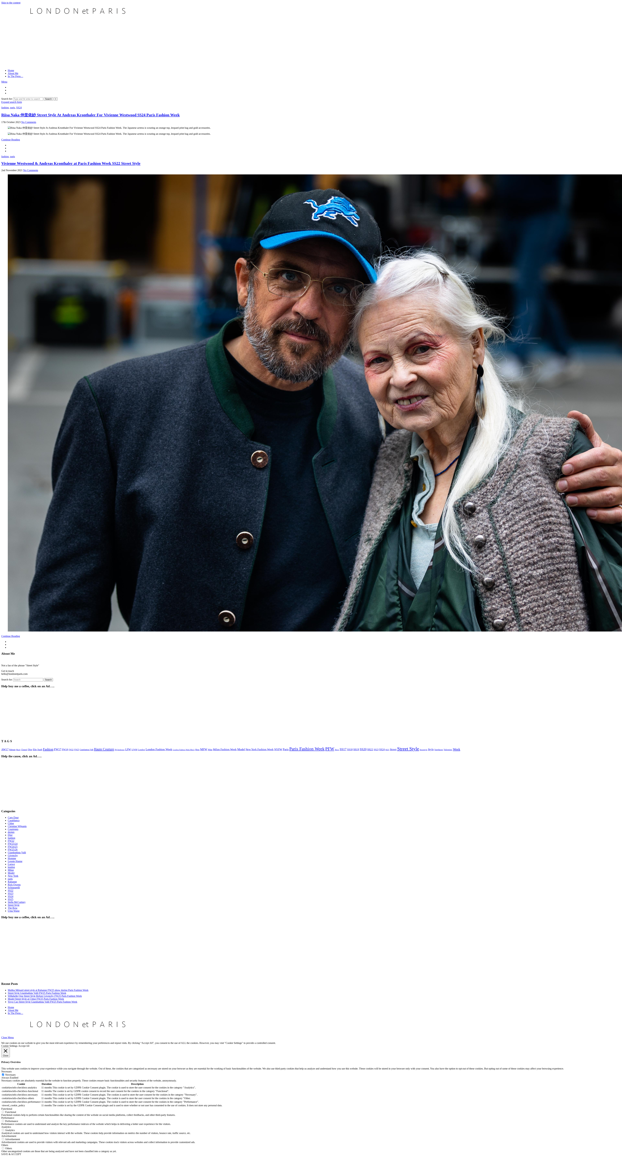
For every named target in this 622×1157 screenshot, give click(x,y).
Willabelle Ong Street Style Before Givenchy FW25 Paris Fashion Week (45, 996)
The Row (12, 908)
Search (48, 99)
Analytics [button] (6, 1127)
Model (241, 749)
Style (431, 749)
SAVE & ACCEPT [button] (11, 1154)
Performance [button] (7, 1117)
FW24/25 (12, 846)
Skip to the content (10, 2)
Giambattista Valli (86, 750)
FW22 (71, 750)
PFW (329, 748)
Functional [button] (6, 1108)
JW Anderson (120, 750)
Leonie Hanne (15, 861)
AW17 (5, 749)
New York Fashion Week (260, 749)
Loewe (11, 864)
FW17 (57, 749)
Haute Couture (104, 749)
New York (13, 875)
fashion (5, 107)
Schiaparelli (14, 887)
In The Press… (15, 76)
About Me (13, 73)
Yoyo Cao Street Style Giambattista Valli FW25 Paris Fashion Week (42, 1001)
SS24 (19, 107)
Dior (30, 749)
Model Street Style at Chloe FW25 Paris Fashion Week (36, 999)
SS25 (387, 750)
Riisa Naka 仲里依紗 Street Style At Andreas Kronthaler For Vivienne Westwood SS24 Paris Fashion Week (90, 115)
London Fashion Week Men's (184, 750)
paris (12, 107)
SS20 (363, 749)
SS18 (350, 749)
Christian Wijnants (17, 826)
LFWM (134, 750)
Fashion (48, 749)
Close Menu (7, 1037)
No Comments (28, 122)
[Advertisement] (311, 43)
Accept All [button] (23, 1046)
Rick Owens (14, 884)
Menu (4, 81)
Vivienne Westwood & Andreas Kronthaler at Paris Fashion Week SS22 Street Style (70, 163)
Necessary (10, 1074)
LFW (128, 749)
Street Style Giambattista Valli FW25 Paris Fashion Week (37, 993)
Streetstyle (423, 750)
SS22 (370, 749)
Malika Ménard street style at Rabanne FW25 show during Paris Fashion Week (48, 990)
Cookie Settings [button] (9, 1046)
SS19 (356, 749)
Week (456, 749)
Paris (286, 749)
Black (18, 750)
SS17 (343, 749)
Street (393, 749)
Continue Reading (10, 139)
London (141, 749)
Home (11, 70)
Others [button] (4, 1145)
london (11, 867)
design (11, 832)
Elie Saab (37, 749)
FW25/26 (12, 849)
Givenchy (13, 855)
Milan (210, 750)
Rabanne (12, 881)
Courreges (13, 829)
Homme (12, 858)
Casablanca (13, 820)
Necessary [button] (6, 1071)
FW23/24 (12, 843)
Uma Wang (13, 910)
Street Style (408, 748)
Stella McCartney (17, 902)
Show (337, 750)
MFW (203, 749)
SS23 (376, 749)
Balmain (12, 750)
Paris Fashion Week (307, 748)
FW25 (76, 750)
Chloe (11, 823)
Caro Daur (13, 817)
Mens (197, 750)
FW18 (65, 749)
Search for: (6, 98)
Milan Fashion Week (225, 749)
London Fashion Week (159, 749)
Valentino (448, 750)
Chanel (24, 749)
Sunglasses (438, 750)
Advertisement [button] (8, 1136)
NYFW (278, 749)
